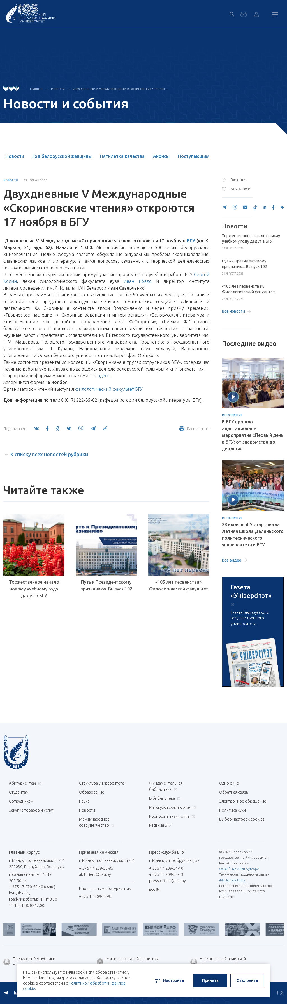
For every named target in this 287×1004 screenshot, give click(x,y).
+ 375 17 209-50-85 (96, 868)
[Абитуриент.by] (109, 929)
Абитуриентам (23, 783)
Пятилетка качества (122, 156)
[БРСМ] (191, 929)
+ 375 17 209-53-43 (166, 874)
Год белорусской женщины (62, 156)
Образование (91, 792)
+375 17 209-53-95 (95, 896)
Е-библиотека (162, 798)
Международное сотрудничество (94, 822)
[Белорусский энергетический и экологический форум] (150, 929)
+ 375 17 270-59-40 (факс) (32, 887)
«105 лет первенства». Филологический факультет (179, 585)
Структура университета (101, 783)
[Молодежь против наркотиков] (231, 929)
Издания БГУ (160, 825)
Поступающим (193, 156)
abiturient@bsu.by (95, 874)
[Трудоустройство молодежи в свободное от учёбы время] (27, 929)
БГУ (191, 240)
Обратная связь (233, 792)
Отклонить (247, 980)
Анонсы (161, 156)
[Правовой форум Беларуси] (68, 929)
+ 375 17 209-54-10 (166, 868)
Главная (36, 88)
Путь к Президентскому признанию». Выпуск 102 (106, 585)
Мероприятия (232, 415)
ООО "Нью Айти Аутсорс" (239, 869)
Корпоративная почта (169, 816)
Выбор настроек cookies (242, 819)
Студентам (19, 792)
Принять (210, 980)
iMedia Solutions (232, 880)
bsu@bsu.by (20, 893)
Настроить (173, 980)
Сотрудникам (21, 801)
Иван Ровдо (138, 281)
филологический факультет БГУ (109, 389)
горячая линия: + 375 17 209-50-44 (30, 877)
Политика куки (232, 810)
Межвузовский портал (170, 807)
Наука (84, 801)
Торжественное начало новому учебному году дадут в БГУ (34, 589)
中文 (280, 993)
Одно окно (229, 783)
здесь (103, 375)
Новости (58, 88)
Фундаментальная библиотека (165, 786)
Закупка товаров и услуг (31, 810)
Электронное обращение (242, 801)
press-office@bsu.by (167, 880)
